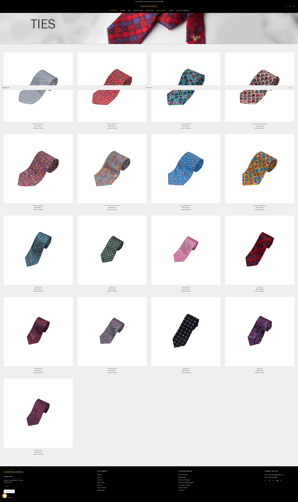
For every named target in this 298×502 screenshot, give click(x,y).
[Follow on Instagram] (269, 480)
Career (99, 477)
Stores (171, 10)
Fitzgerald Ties (186, 287)
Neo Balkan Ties (112, 368)
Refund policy (101, 490)
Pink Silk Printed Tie (38, 205)
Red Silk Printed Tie (112, 124)
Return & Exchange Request (185, 482)
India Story (149, 10)
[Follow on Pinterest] (273, 480)
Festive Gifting (138, 10)
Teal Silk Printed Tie (186, 124)
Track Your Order (183, 475)
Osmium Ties (186, 368)
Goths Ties (260, 287)
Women (123, 10)
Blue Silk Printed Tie (186, 205)
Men (129, 10)
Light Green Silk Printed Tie (112, 205)
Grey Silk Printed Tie (38, 124)
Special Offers (161, 10)
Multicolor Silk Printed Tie (259, 124)
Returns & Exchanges (184, 480)
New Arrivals (113, 10)
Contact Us (181, 490)
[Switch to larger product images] (3, 88)
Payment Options (183, 487)
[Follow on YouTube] (277, 480)
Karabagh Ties (38, 368)
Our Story (99, 480)
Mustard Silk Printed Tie (259, 205)
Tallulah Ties (38, 450)
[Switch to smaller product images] (5, 88)
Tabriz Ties (260, 368)
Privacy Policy (100, 482)
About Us (99, 475)
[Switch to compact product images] (8, 88)
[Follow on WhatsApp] (281, 480)
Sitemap (99, 485)
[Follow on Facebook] (265, 480)
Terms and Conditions (184, 485)
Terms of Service (101, 487)
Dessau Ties (112, 287)
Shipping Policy (182, 477)
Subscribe (9, 491)
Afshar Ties (38, 287)
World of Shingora (182, 10)
